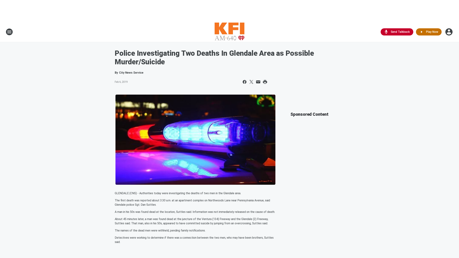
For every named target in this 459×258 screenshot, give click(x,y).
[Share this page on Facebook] (244, 81)
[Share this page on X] (251, 81)
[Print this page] (265, 81)
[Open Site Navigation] (9, 31)
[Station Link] (229, 32)
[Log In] (449, 31)
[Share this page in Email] (258, 81)
